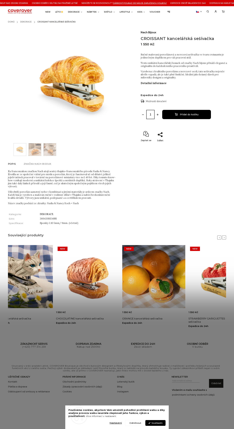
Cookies (67, 391)
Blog (119, 386)
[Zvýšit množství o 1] (157, 114)
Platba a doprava (17, 386)
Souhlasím (157, 423)
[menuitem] (48, 12)
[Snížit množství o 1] (143, 114)
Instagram (123, 391)
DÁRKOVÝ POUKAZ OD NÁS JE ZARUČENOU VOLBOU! (131, 3)
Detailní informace (154, 83)
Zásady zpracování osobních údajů (82, 386)
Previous (219, 237)
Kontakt (12, 381)
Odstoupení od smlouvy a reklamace (29, 391)
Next (224, 237)
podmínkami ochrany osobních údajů (193, 394)
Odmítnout (135, 423)
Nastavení (116, 422)
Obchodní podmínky (74, 381)
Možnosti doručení (156, 101)
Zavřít (217, 146)
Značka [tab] (37, 163)
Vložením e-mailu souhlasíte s (193, 392)
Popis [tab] (12, 163)
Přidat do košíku (189, 114)
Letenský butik (126, 381)
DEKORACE (46, 214)
